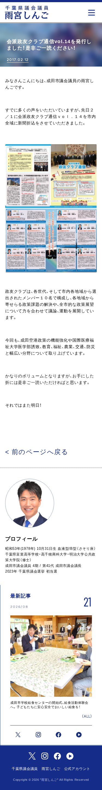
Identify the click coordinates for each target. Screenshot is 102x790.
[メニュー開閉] (93, 11)
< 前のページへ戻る (36, 451)
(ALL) (87, 716)
